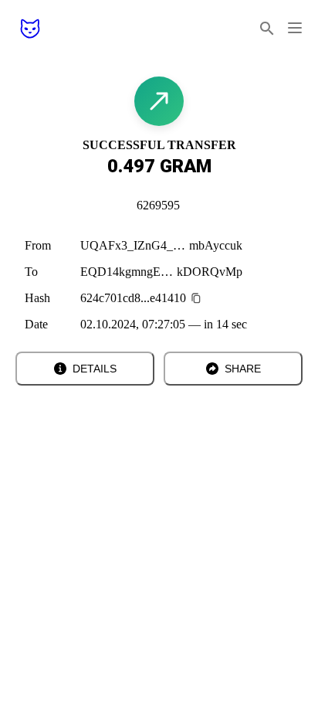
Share (243, 368)
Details (95, 368)
